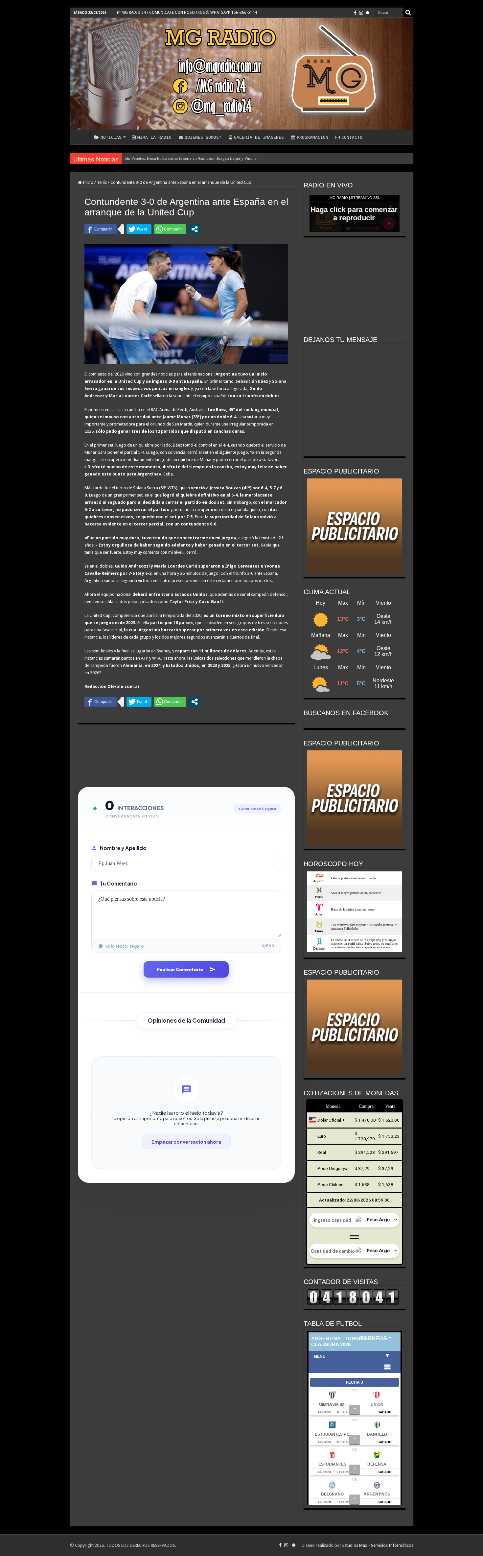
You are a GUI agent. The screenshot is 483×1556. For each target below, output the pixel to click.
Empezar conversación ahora (186, 1142)
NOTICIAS (111, 137)
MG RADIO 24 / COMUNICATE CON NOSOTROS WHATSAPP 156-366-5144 (189, 12)
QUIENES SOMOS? (203, 137)
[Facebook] (355, 13)
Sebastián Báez (252, 381)
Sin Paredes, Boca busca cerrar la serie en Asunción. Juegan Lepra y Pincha (191, 158)
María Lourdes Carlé (130, 395)
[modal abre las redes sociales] (194, 229)
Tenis (102, 182)
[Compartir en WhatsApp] (170, 229)
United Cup (130, 381)
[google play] (367, 13)
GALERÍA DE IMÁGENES (259, 137)
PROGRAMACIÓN (312, 137)
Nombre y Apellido (123, 848)
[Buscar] (408, 12)
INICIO (81, 136)
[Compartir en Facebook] (100, 229)
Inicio (87, 182)
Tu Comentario (118, 883)
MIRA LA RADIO (154, 137)
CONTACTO (351, 137)
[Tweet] (138, 229)
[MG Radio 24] (241, 74)
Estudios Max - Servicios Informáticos (377, 1545)
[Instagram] (361, 13)
